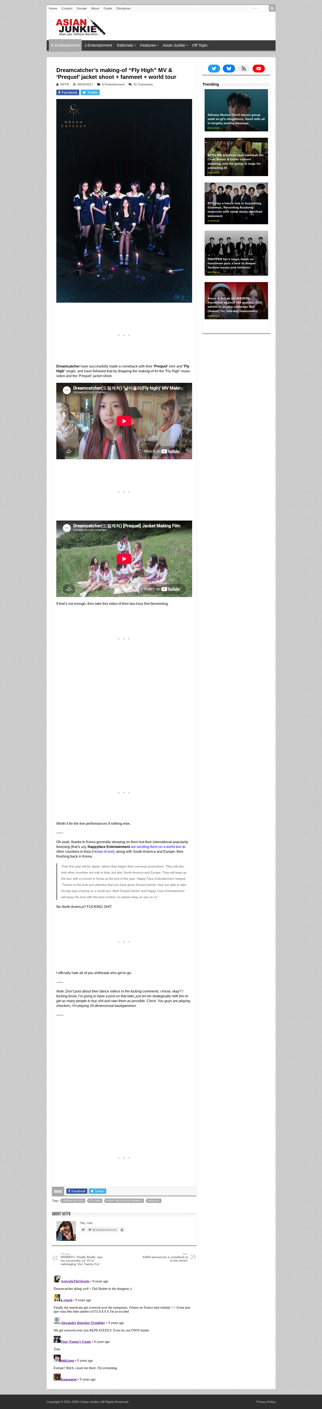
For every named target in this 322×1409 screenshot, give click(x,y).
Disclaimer (123, 8)
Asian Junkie (174, 45)
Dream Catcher (73, 1200)
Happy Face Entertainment (124, 1200)
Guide (108, 8)
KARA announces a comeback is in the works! (165, 1257)
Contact (67, 8)
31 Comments (143, 84)
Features (148, 45)
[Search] (272, 8)
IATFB (64, 84)
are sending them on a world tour (156, 847)
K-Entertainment (65, 45)
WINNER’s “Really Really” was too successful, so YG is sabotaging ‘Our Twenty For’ (82, 1259)
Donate (82, 8)
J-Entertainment (98, 45)
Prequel (154, 1200)
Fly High (95, 1200)
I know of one (103, 851)
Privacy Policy (266, 1402)
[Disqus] (124, 1328)
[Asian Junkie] (78, 25)
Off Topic (200, 45)
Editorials (125, 45)
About (95, 8)
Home (53, 8)
